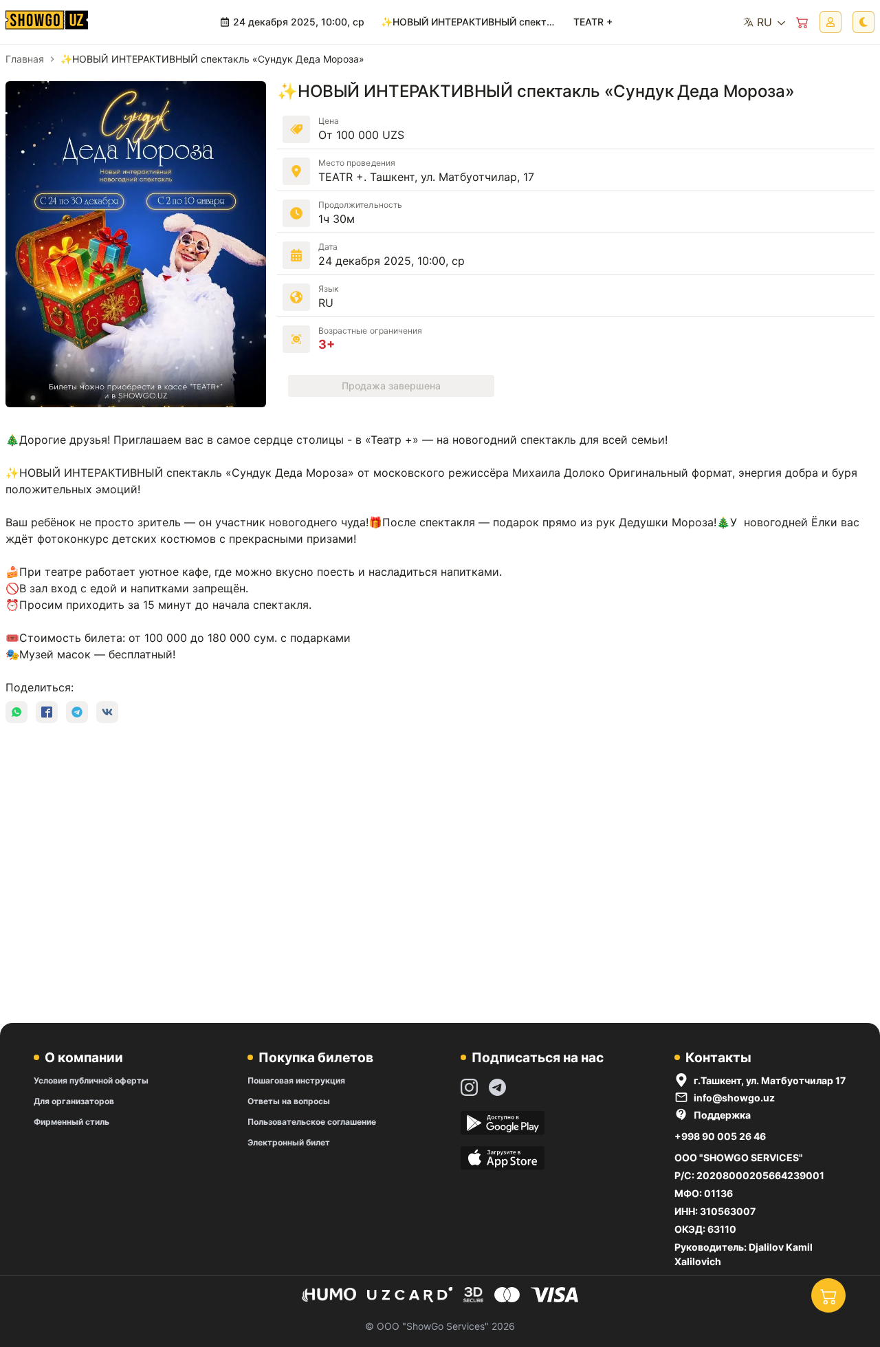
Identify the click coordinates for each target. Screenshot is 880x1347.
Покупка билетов (315, 1057)
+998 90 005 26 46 (720, 1136)
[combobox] (764, 22)
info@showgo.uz (734, 1097)
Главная (25, 59)
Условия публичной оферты (91, 1080)
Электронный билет (289, 1142)
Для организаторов (74, 1101)
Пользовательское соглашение (312, 1122)
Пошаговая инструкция (296, 1080)
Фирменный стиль (71, 1122)
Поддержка (722, 1115)
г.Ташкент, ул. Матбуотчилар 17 (770, 1080)
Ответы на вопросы (289, 1101)
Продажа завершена (391, 385)
